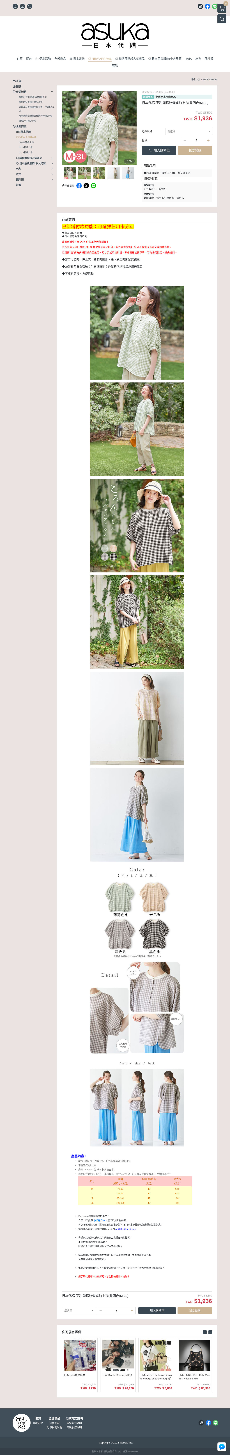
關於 (38, 1418)
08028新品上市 (26, 142)
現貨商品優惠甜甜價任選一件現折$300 (36, 109)
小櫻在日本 (99, 1220)
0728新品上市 (26, 147)
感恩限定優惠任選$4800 (30, 102)
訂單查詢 (54, 1423)
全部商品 (54, 1418)
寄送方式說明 (74, 1423)
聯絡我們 (38, 1423)
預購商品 (148, 96)
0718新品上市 (26, 152)
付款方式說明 (74, 1418)
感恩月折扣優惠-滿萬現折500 (33, 97)
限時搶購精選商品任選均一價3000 (35, 116)
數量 (144, 140)
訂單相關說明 (54, 1427)
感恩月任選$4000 (27, 121)
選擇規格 (147, 131)
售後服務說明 (74, 1427)
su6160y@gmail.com (125, 1229)
